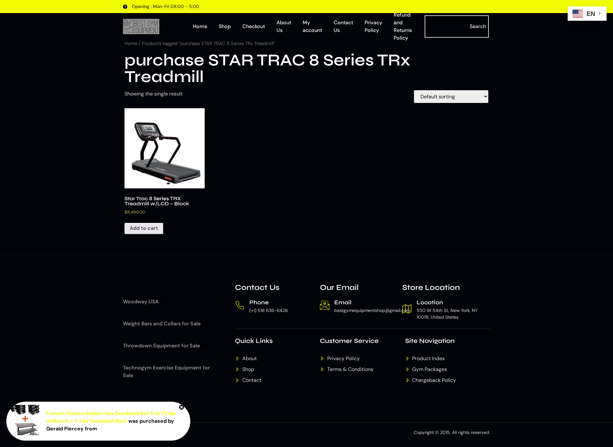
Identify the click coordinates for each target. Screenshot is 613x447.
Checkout (253, 26)
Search (478, 26)
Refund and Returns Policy (403, 26)
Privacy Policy (373, 26)
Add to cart (144, 228)
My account (312, 26)
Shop (225, 26)
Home (200, 26)
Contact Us (343, 26)
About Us (283, 26)
